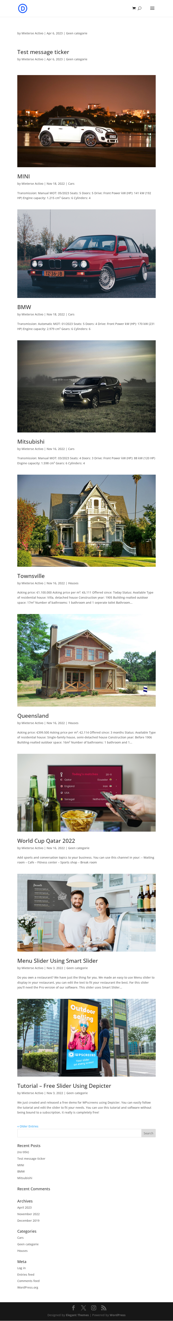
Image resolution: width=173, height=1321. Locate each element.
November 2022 (28, 1214)
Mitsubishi (31, 441)
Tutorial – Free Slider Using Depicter (64, 1085)
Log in (21, 1268)
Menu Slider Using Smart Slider (57, 960)
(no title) (23, 1152)
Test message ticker (43, 52)
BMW (24, 307)
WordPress (118, 1315)
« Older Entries (27, 1126)
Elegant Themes (77, 1315)
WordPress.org (27, 1287)
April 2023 (24, 1207)
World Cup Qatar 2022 (46, 840)
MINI (23, 176)
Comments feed (28, 1281)
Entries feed (25, 1275)
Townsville (31, 576)
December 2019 (28, 1221)
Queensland (33, 715)
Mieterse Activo (32, 33)
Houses (73, 583)
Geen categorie (76, 33)
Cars (71, 184)
